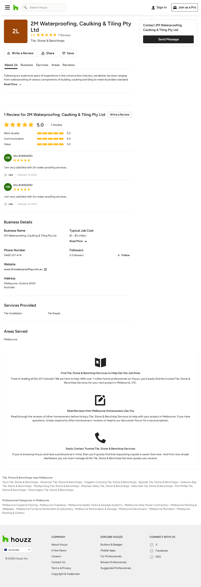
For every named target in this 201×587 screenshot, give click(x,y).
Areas (55, 65)
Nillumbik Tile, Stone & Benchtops (152, 486)
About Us (11, 65)
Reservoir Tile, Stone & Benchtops (61, 482)
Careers (56, 556)
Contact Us (58, 562)
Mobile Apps (108, 550)
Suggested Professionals (115, 568)
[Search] (25, 7)
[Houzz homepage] (16, 7)
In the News (58, 550)
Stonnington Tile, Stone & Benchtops (51, 490)
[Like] (5, 175)
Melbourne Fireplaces (53, 505)
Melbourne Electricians (133, 509)
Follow (126, 255)
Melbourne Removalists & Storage (96, 509)
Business (27, 65)
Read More (10, 84)
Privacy (66, 568)
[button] (7, 7)
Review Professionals (113, 562)
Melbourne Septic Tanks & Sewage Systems (95, 505)
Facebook (162, 550)
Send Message (168, 39)
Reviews (69, 65)
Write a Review (119, 114)
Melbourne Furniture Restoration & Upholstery (44, 509)
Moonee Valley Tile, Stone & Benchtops (105, 486)
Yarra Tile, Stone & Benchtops (20, 482)
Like (11, 174)
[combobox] (44, 7)
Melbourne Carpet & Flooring (20, 505)
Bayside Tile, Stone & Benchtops (158, 482)
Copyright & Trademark (65, 574)
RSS (158, 556)
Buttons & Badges (111, 544)
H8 (8, 158)
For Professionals (111, 556)
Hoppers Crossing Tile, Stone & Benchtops (110, 482)
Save (70, 53)
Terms (55, 568)
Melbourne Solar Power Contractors (146, 505)
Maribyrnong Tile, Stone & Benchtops (56, 486)
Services (42, 65)
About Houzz (59, 544)
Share (50, 53)
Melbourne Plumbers (162, 509)
